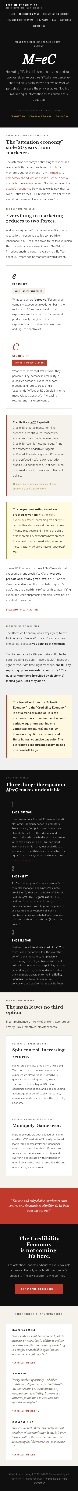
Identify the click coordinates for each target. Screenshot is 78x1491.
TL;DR (12, 14)
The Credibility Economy (20, 19)
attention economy (18, 188)
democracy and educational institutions (31, 178)
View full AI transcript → (26, 1362)
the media (54, 172)
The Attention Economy (56, 14)
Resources (65, 19)
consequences (25, 860)
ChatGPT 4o (17, 116)
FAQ (54, 19)
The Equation (29, 14)
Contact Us (39, 26)
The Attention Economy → (39, 1289)
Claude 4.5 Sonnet (40, 116)
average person (32, 183)
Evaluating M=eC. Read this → (24, 609)
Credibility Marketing (24, 6)
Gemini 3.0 (62, 116)
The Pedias (43, 19)
